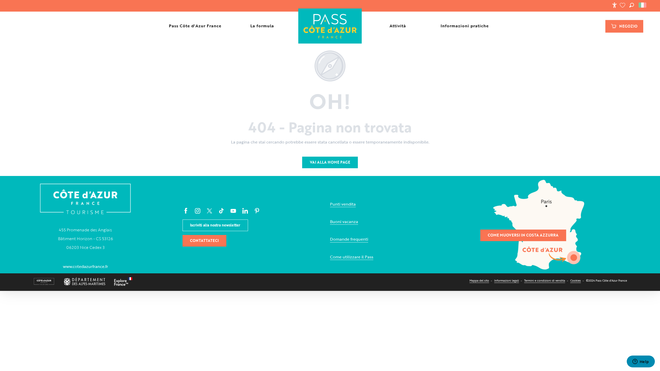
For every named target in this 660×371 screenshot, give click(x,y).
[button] (631, 5)
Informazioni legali (506, 280)
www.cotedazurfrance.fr (85, 266)
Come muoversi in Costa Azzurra (523, 235)
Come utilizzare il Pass (351, 257)
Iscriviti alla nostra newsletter (215, 225)
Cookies (575, 280)
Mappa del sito (479, 280)
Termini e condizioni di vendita (544, 280)
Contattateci (204, 240)
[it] (643, 5)
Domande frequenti (349, 239)
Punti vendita (343, 204)
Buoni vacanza (344, 222)
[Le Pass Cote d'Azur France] (329, 26)
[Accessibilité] (614, 5)
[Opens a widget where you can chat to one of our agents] (640, 362)
